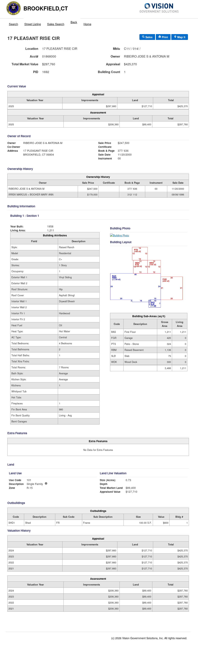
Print (164, 37)
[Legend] (46, 483)
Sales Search (55, 24)
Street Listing (32, 24)
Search (13, 24)
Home (87, 24)
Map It (181, 37)
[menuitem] (13, 23)
